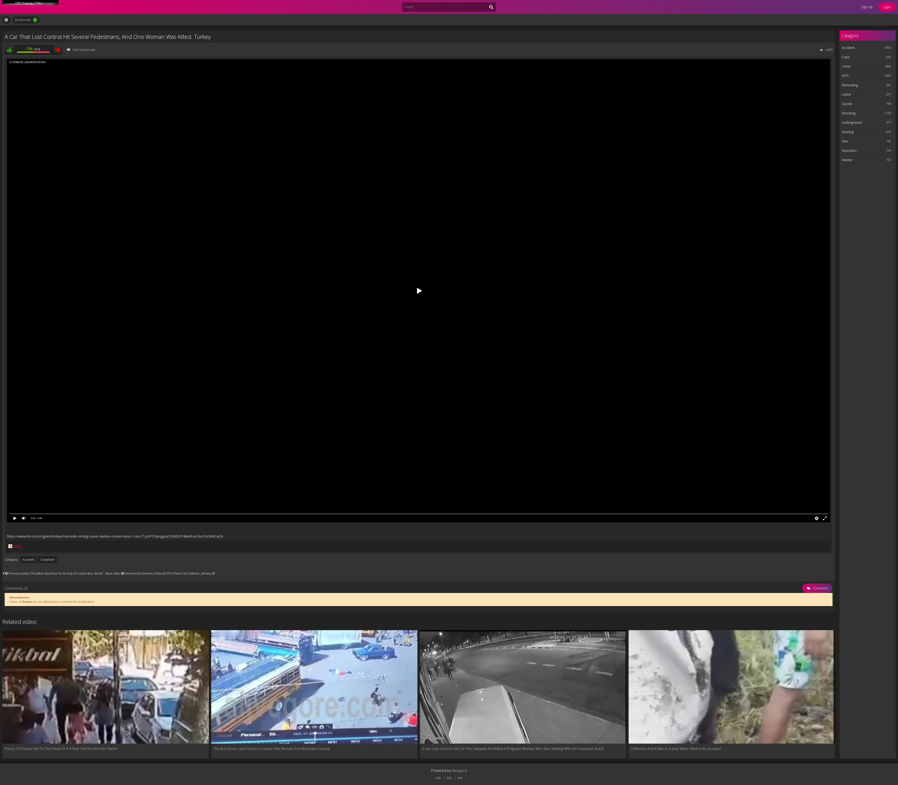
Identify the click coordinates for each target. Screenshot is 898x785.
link (438, 778)
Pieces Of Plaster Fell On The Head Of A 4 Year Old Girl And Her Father (61, 748)
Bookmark (25, 20)
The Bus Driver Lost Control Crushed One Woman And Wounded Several (272, 748)
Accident (28, 559)
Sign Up (867, 7)
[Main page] (30, 7)
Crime (846, 66)
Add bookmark (83, 49)
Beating (848, 132)
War (845, 141)
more (17, 546)
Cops (846, 57)
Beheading (850, 85)
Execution (849, 150)
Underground (852, 122)
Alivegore (459, 770)
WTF (845, 75)
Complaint (47, 559)
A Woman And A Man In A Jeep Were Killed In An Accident (676, 748)
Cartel (846, 94)
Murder (847, 160)
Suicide (847, 104)
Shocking (848, 113)
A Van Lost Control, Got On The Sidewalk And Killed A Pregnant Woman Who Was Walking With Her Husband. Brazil (512, 748)
